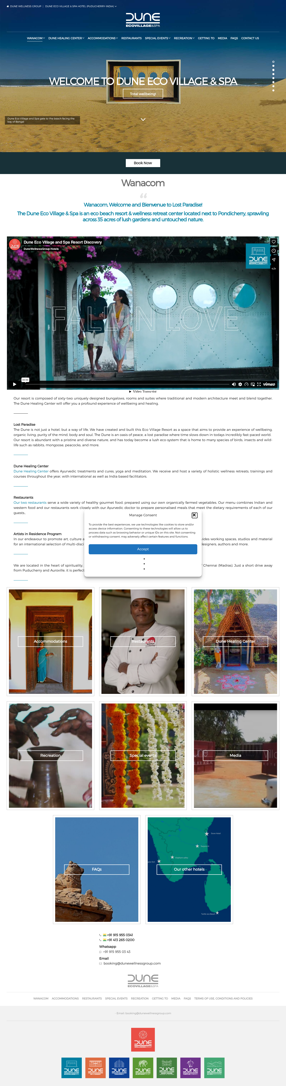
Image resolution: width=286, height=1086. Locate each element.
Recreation (183, 38)
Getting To (206, 38)
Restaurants (131, 38)
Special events (156, 38)
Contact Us (250, 38)
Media (222, 38)
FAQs (234, 38)
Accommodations (102, 38)
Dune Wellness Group (25, 6)
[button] (194, 515)
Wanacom (34, 38)
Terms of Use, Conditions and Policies (223, 998)
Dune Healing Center (65, 38)
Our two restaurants (30, 502)
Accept (143, 549)
